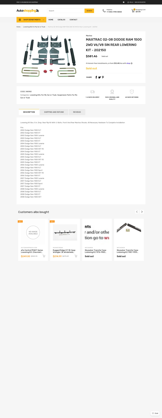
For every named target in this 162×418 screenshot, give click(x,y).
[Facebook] (96, 77)
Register (142, 2)
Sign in (137, 2)
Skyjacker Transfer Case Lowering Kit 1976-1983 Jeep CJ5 (95, 252)
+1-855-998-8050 (114, 12)
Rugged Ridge (58, 247)
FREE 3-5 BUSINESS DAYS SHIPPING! (27, 2)
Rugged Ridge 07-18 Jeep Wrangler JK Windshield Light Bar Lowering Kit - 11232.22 (64, 253)
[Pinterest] (102, 77)
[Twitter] (99, 77)
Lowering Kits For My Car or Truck (42, 95)
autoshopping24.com (29, 247)
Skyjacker (89, 247)
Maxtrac (89, 36)
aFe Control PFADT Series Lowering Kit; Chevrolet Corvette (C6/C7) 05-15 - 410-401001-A (32, 253)
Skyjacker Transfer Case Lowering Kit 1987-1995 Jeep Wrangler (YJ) (127, 252)
